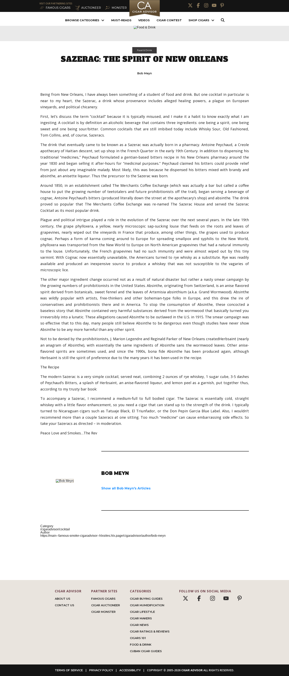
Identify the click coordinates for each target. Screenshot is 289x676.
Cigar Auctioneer (105, 605)
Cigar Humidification (147, 605)
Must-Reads (121, 20)
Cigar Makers (141, 618)
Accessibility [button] (130, 670)
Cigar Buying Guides (146, 598)
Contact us (64, 605)
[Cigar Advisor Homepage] (144, 16)
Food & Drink (144, 50)
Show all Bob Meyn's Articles (126, 488)
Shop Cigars (198, 20)
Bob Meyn (144, 73)
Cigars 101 (138, 638)
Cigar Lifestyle (142, 612)
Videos (144, 20)
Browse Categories (82, 20)
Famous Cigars (103, 598)
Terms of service (69, 670)
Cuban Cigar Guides (146, 651)
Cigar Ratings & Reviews (149, 631)
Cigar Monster (103, 612)
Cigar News (139, 625)
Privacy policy (101, 670)
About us (62, 598)
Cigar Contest (169, 20)
